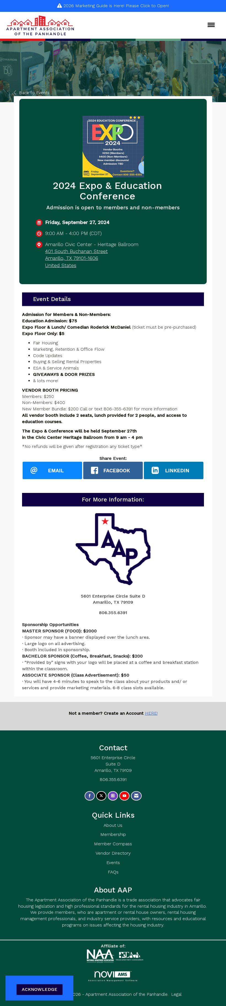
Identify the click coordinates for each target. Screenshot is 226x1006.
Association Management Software (113, 980)
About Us (113, 825)
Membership (113, 834)
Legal (176, 994)
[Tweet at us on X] (101, 796)
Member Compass (113, 843)
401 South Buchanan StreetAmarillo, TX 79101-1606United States (76, 258)
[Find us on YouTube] (124, 796)
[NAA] (101, 955)
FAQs (113, 872)
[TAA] (129, 955)
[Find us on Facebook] (90, 796)
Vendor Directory (113, 853)
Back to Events (34, 92)
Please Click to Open (147, 5)
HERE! (151, 713)
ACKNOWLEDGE (39, 989)
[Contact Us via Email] (136, 796)
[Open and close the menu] (148, 25)
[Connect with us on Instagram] (113, 796)
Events (113, 862)
